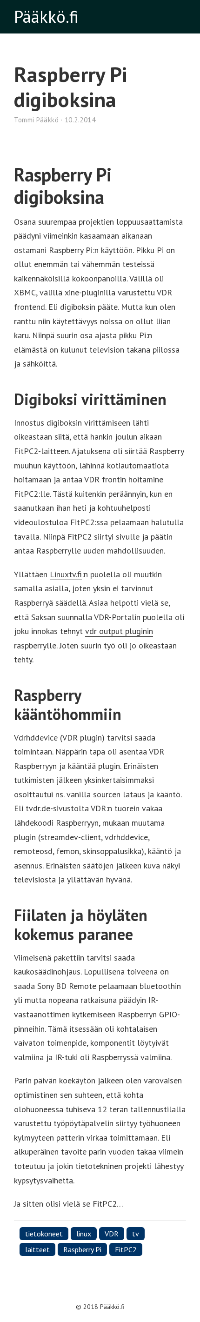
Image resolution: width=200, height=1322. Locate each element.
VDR (112, 1233)
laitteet (37, 1249)
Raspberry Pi (82, 1249)
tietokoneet (44, 1233)
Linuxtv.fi (66, 574)
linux (83, 1233)
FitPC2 (126, 1249)
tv (135, 1233)
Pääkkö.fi (46, 16)
